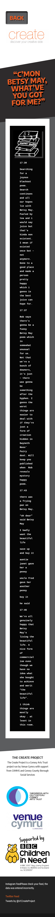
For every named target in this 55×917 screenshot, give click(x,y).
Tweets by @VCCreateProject (20, 900)
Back (17, 17)
